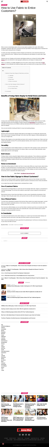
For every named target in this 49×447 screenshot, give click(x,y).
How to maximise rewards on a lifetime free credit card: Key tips (29, 439)
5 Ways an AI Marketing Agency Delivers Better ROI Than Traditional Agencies (17, 311)
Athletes (3, 327)
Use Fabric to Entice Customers (16, 224)
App (2, 324)
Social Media (4, 365)
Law (2, 354)
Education (3, 339)
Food (2, 345)
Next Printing (32, 122)
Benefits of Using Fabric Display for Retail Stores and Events (17, 73)
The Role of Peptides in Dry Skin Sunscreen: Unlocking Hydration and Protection (18, 318)
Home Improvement (5, 351)
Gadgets (3, 346)
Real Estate (3, 364)
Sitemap (6, 438)
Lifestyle (3, 355)
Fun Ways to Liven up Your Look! (28, 173)
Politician (3, 363)
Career (2, 335)
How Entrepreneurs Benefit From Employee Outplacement (17, 273)
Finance (3, 343)
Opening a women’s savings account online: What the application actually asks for (18, 308)
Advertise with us (35, 438)
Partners (42, 438)
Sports (2, 367)
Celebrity (3, 338)
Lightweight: (11, 75)
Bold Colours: (11, 79)
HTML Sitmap (9, 439)
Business (3, 333)
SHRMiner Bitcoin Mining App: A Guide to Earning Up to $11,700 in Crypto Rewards (18, 305)
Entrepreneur (4, 342)
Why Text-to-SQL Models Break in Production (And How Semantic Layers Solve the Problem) (20, 315)
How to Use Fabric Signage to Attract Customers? (15, 84)
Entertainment (4, 340)
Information (3, 352)
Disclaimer (27, 438)
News (2, 361)
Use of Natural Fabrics (13, 88)
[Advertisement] (24, 252)
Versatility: (11, 77)
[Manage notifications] (3, 444)
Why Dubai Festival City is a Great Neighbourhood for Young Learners (19, 275)
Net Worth (3, 360)
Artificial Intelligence (5, 326)
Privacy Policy (12, 438)
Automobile (3, 329)
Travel (2, 370)
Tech (2, 368)
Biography (3, 332)
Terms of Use (20, 438)
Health (2, 349)
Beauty (2, 330)
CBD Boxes (3, 336)
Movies (2, 358)
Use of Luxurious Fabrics (13, 86)
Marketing (3, 357)
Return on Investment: (13, 81)
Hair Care (3, 348)
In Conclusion (8, 91)
